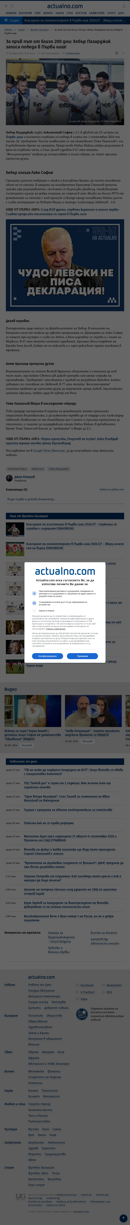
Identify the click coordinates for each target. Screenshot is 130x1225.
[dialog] (65, 612)
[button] (65, 611)
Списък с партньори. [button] (56, 628)
